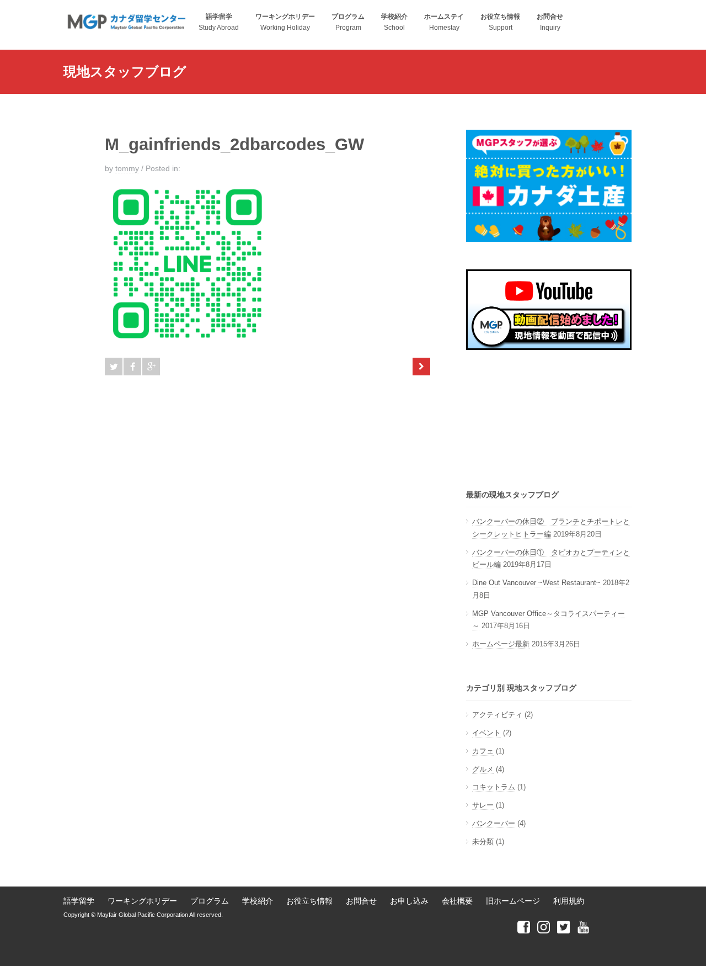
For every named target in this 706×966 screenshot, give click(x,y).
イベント (486, 733)
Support (500, 22)
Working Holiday (285, 22)
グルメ (483, 769)
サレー (483, 805)
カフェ (483, 751)
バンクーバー (493, 823)
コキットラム (493, 787)
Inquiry (550, 22)
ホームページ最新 (501, 644)
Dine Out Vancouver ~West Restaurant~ (536, 582)
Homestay (444, 22)
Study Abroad (219, 22)
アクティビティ (497, 714)
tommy (127, 168)
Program (348, 22)
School (394, 22)
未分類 (483, 841)
